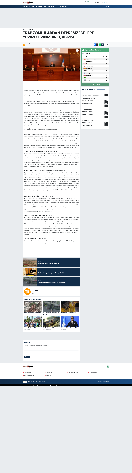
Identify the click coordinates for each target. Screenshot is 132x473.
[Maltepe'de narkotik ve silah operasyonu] (70, 306)
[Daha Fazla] (102, 44)
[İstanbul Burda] (28, 2)
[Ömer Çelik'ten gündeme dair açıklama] (70, 321)
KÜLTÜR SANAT (39, 6)
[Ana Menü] (108, 6)
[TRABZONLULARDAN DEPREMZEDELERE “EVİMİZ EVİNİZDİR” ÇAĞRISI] (51, 64)
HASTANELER (54, 6)
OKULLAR (47, 6)
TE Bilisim (35, 290)
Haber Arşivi (49, 375)
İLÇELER (31, 6)
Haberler (25, 29)
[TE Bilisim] (27, 291)
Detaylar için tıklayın (95, 84)
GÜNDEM (25, 6)
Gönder (27, 356)
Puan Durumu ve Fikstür (73, 372)
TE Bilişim (107, 381)
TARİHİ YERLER (63, 6)
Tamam (70, 385)
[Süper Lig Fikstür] (107, 89)
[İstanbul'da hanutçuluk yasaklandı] (33, 321)
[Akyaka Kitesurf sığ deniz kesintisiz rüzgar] (51, 321)
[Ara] (106, 6)
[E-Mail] (33, 294)
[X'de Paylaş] (97, 44)
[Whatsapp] (108, 366)
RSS (26, 381)
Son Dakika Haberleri (29, 375)
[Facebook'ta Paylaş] (95, 44)
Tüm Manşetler (93, 372)
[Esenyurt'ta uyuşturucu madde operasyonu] (51, 306)
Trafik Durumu (49, 372)
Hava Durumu (28, 372)
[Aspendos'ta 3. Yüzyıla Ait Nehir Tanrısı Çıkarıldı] (33, 306)
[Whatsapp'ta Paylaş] (100, 44)
